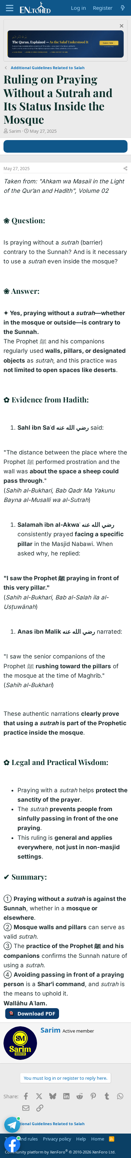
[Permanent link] (48, 221)
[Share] (125, 169)
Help (81, 1139)
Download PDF (36, 1013)
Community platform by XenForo (60, 1152)
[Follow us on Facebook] (12, 1144)
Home (97, 1139)
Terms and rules (21, 1139)
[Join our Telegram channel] (12, 1125)
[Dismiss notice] (121, 26)
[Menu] (9, 8)
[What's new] (123, 7)
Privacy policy (57, 1139)
